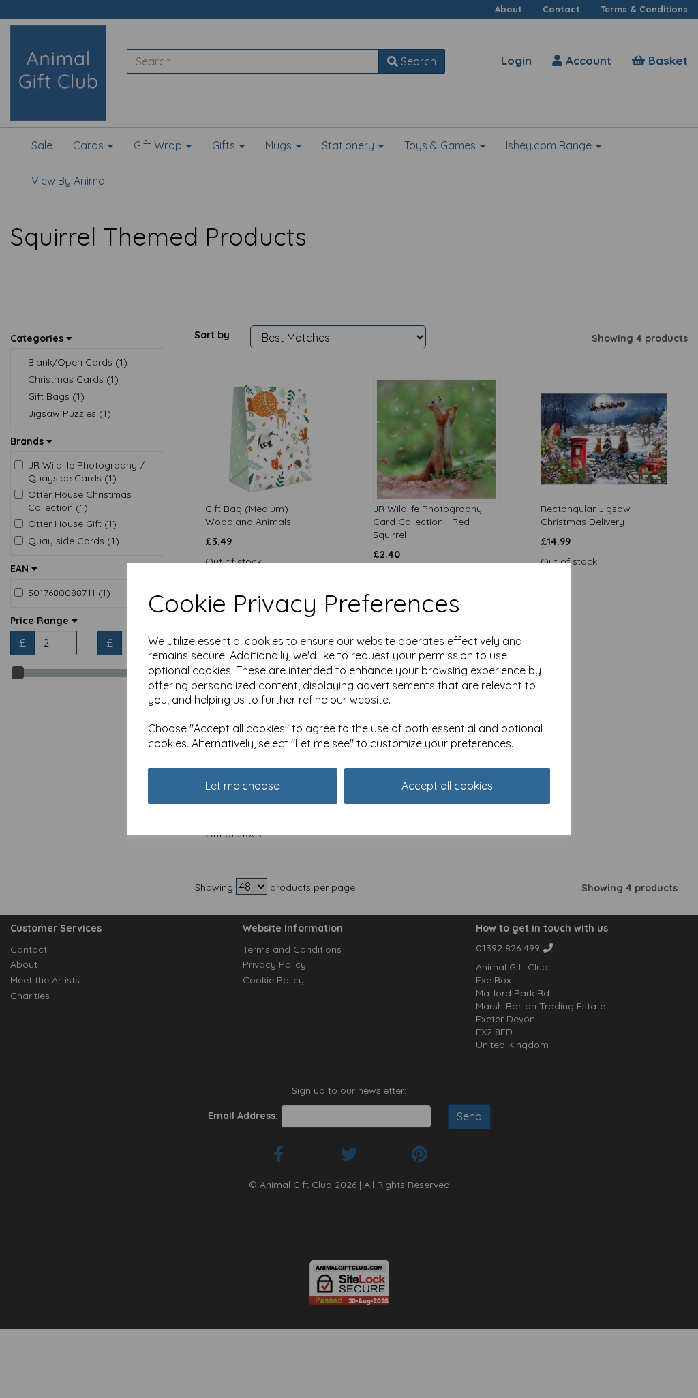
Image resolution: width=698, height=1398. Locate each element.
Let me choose (242, 785)
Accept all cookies (447, 785)
